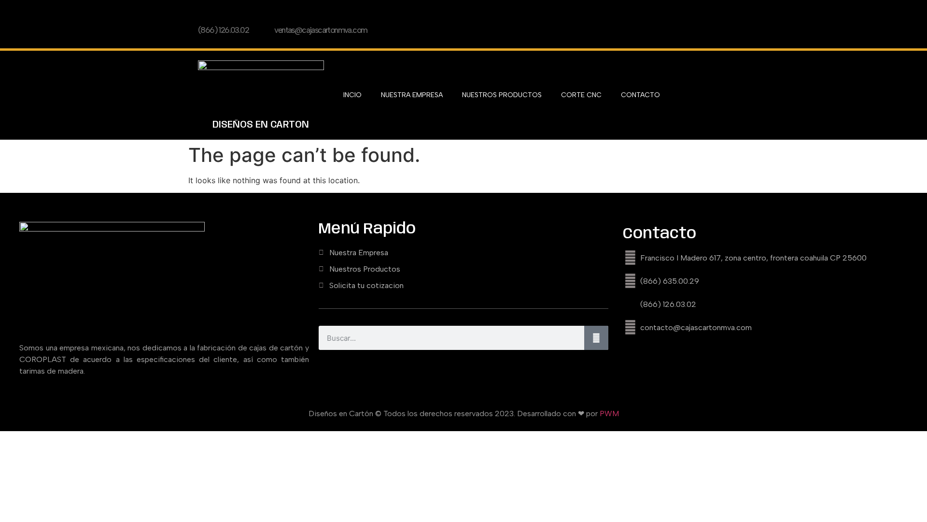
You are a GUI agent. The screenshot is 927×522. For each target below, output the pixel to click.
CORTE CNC (581, 95)
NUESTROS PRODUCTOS (502, 95)
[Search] (596, 338)
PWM (609, 413)
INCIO (352, 95)
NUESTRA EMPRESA (412, 95)
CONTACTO (640, 95)
